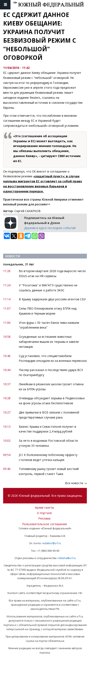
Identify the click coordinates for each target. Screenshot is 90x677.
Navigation (5, 4)
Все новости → (76, 483)
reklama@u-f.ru (67, 558)
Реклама (44, 518)
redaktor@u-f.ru (51, 543)
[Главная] (51, 4)
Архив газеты (44, 507)
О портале (44, 513)
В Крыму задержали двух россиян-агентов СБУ (52, 299)
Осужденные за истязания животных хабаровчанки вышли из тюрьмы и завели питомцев (49, 342)
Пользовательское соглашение (44, 524)
